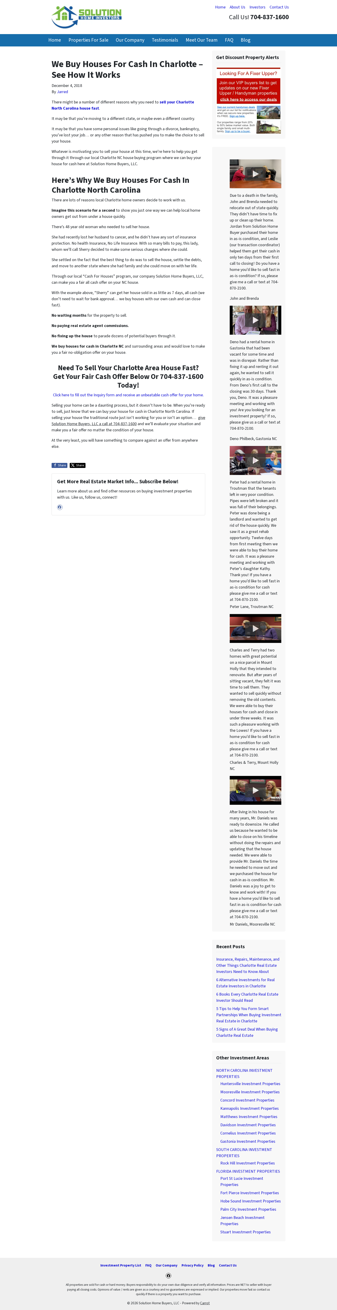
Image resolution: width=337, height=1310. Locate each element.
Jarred (62, 92)
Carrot (205, 1303)
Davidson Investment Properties (248, 1125)
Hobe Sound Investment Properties (250, 1201)
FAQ (229, 40)
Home (220, 7)
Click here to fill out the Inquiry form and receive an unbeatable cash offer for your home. (128, 395)
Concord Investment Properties (247, 1100)
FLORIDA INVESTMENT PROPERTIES (248, 1171)
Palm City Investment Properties (248, 1209)
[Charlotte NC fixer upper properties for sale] (248, 100)
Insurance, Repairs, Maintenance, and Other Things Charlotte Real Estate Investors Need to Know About (247, 965)
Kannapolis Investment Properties (249, 1108)
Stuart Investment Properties (245, 1232)
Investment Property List (120, 1265)
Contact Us (279, 7)
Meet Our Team (202, 40)
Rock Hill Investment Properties (247, 1163)
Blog (245, 40)
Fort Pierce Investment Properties (249, 1193)
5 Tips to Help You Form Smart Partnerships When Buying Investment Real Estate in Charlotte (248, 1015)
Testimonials (165, 40)
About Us (237, 7)
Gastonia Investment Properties (247, 1141)
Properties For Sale (88, 40)
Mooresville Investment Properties (250, 1092)
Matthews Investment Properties (248, 1117)
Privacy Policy (193, 1265)
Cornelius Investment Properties (248, 1133)
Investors (257, 7)
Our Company (130, 40)
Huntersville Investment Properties (250, 1084)
